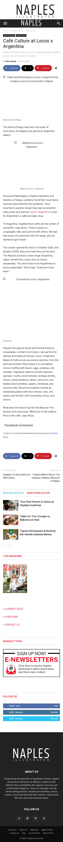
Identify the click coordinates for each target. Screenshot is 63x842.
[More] (56, 68)
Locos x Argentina (39, 211)
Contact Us (14, 833)
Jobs (24, 833)
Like (56, 706)
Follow (54, 712)
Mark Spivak (11, 61)
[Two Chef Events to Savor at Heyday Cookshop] (10, 505)
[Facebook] (19, 819)
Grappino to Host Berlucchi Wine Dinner (16, 476)
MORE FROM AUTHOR (38, 493)
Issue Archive (34, 833)
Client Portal (48, 833)
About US (23, 829)
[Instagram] (27, 818)
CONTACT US (12, 624)
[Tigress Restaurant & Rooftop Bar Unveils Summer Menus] (10, 534)
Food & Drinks (17, 30)
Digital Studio (47, 829)
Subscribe (12, 829)
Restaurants (31, 30)
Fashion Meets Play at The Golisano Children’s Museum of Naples (46, 477)
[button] (5, 23)
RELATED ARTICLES (13, 493)
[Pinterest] (36, 819)
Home (5, 30)
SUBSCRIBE (11, 616)
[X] (44, 819)
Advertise (34, 829)
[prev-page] (5, 546)
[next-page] (10, 546)
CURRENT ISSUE (14, 608)
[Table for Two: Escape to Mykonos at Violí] (10, 520)
